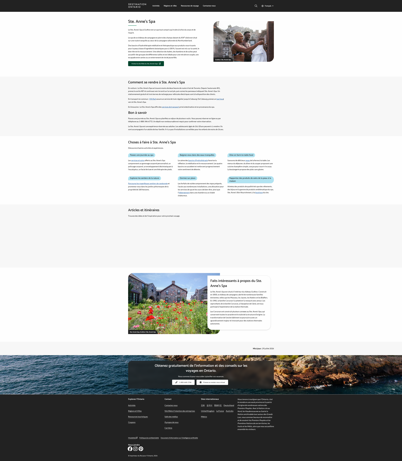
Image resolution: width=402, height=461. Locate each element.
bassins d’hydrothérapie (198, 160)
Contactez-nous (209, 6)
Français (268, 6)
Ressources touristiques (138, 416)
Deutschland (229, 405)
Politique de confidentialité (149, 438)
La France (220, 411)
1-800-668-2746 (185, 382)
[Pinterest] (141, 449)
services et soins (137, 160)
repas (247, 160)
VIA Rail (152, 99)
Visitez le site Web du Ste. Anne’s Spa (144, 64)
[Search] (256, 6)
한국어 (209, 405)
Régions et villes (170, 6)
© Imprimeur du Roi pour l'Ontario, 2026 (142, 456)
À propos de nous (171, 422)
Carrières (168, 428)
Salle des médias (171, 416)
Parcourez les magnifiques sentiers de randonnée (148, 183)
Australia (229, 411)
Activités (156, 6)
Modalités (132, 438)
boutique (259, 192)
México (204, 416)
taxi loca (219, 99)
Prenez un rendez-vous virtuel (214, 382)
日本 (203, 405)
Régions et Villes (135, 411)
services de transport (170, 107)
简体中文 (218, 405)
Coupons (131, 422)
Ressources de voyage (190, 6)
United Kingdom (207, 411)
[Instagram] (135, 449)
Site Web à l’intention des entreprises (180, 411)
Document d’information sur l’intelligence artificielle (179, 438)
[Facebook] (130, 449)
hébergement (184, 192)
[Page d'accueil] (137, 5)
